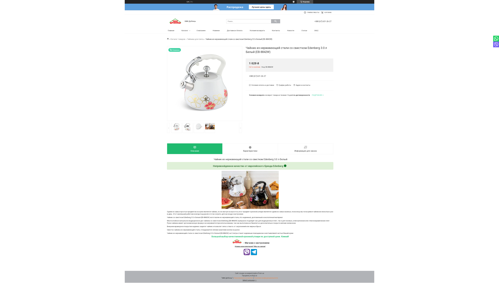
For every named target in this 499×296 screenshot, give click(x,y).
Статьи (304, 31)
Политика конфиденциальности (266, 278)
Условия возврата (257, 31)
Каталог (185, 31)
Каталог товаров (178, 39)
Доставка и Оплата (234, 31)
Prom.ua (261, 273)
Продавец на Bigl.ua (249, 276)
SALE (316, 31)
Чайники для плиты (195, 39)
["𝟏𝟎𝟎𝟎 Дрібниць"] (175, 21)
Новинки (216, 31)
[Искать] (275, 21)
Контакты (276, 31)
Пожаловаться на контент (243, 278)
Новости (290, 31)
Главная (171, 31)
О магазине (201, 31)
